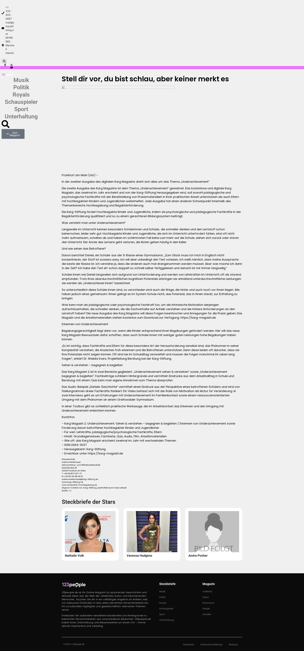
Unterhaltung (21, 116)
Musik (21, 80)
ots (70, 490)
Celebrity (207, 591)
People (206, 608)
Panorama (208, 602)
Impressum (188, 644)
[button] (4, 61)
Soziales (207, 614)
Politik (21, 87)
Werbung (233, 644)
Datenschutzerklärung (211, 644)
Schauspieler (21, 102)
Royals (21, 94)
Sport (21, 109)
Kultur (206, 597)
